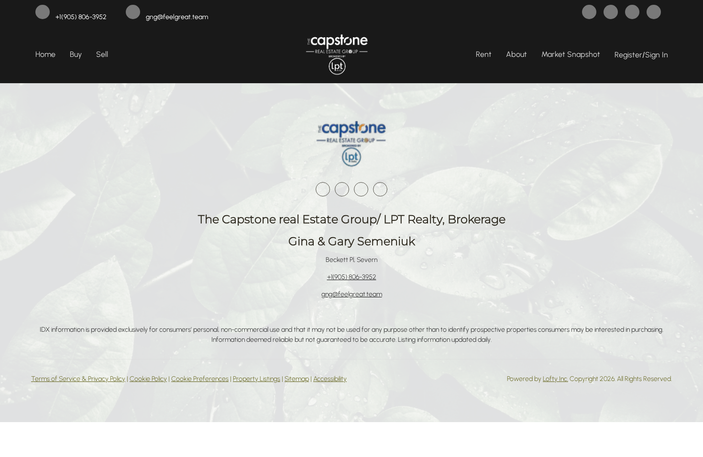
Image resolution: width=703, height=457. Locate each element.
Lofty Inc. (555, 379)
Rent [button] (484, 54)
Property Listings (256, 379)
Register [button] (628, 54)
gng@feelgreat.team (351, 294)
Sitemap (297, 379)
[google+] (654, 13)
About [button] (516, 54)
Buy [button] (76, 54)
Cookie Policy (148, 379)
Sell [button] (102, 54)
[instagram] (632, 13)
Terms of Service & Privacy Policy (78, 379)
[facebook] (589, 13)
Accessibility (330, 379)
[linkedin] (611, 13)
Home (45, 54)
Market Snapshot (570, 54)
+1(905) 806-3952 (351, 277)
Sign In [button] (656, 54)
